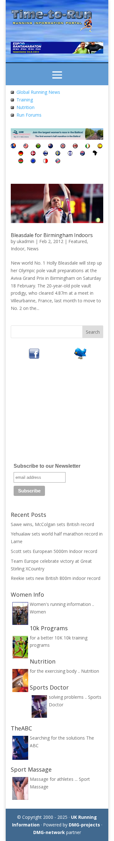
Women (38, 612)
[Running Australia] (82, 154)
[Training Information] (12, 100)
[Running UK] (62, 147)
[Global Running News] (12, 92)
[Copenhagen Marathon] (33, 154)
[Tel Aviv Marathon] (70, 154)
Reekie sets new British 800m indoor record (55, 578)
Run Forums (28, 115)
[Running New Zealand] (50, 147)
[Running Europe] (33, 161)
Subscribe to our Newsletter (47, 466)
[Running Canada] (75, 147)
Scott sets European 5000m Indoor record (54, 551)
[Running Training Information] (12, 115)
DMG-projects (84, 825)
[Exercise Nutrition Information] (12, 107)
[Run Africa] (95, 154)
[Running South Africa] (38, 147)
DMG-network (49, 832)
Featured (77, 241)
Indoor (17, 249)
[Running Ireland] (87, 147)
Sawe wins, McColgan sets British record (52, 524)
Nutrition (25, 107)
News (33, 249)
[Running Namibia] (57, 161)
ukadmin (25, 241)
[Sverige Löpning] (57, 154)
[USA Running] (25, 147)
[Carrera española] (100, 147)
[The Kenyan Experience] (20, 161)
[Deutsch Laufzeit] (20, 154)
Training (24, 100)
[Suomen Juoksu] (45, 154)
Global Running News (38, 92)
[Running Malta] (45, 161)
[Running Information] (13, 147)
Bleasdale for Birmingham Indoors (52, 235)
